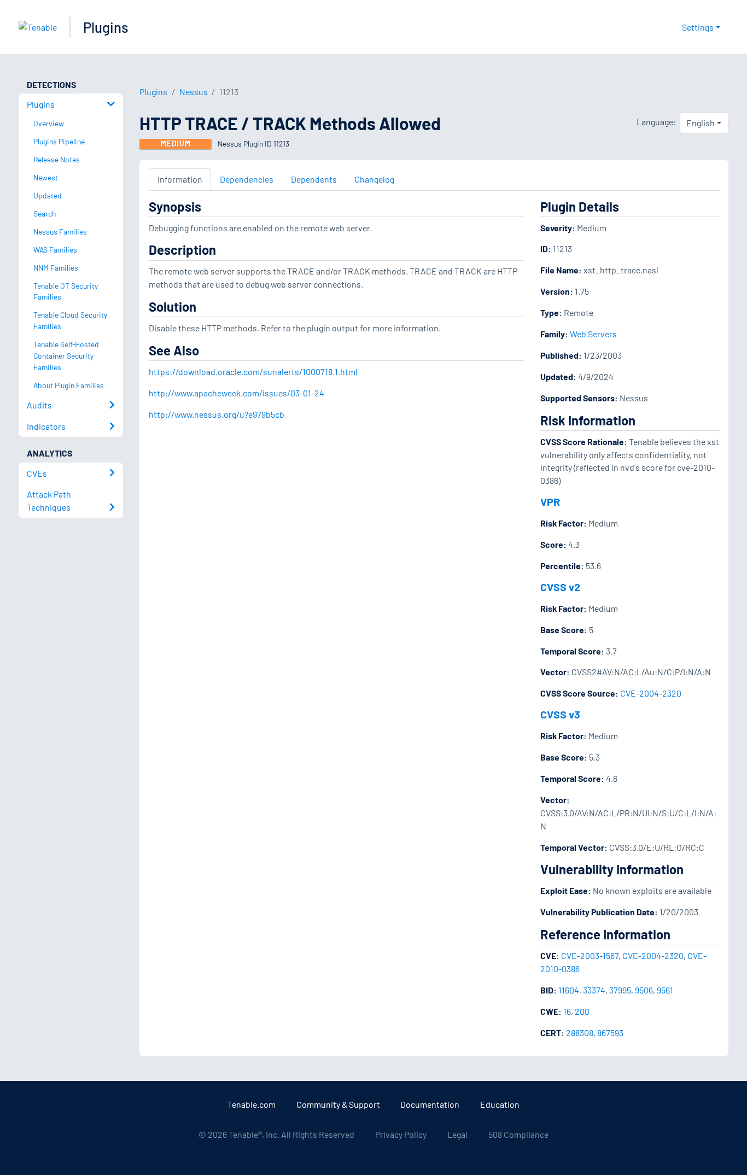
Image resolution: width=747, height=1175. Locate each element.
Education (500, 1104)
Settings (698, 27)
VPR (550, 501)
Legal (457, 1134)
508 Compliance (518, 1134)
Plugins (106, 27)
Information (179, 179)
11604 (568, 990)
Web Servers (593, 334)
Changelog (374, 179)
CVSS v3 (560, 714)
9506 (644, 990)
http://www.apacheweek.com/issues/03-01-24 (236, 393)
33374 (594, 990)
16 (567, 1011)
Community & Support (338, 1104)
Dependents (314, 179)
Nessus (193, 91)
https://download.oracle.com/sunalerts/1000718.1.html (253, 371)
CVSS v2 (560, 586)
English (700, 123)
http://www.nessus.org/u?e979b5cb (216, 414)
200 (582, 1011)
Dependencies (246, 179)
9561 (665, 990)
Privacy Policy (401, 1134)
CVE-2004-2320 (650, 693)
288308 (579, 1032)
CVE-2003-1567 (589, 955)
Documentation (429, 1104)
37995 (620, 990)
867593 (610, 1032)
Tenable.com (251, 1104)
